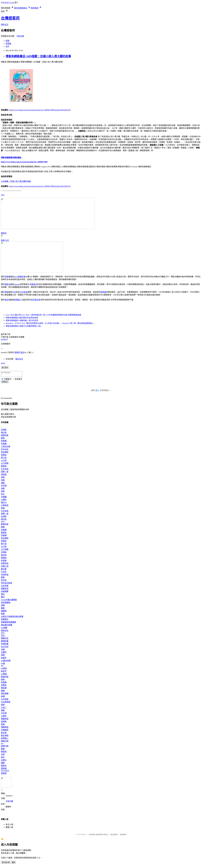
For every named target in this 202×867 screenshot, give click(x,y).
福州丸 (4, 502)
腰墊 (3, 608)
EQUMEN (5, 771)
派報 (3, 649)
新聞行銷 (4, 746)
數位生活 (19, 359)
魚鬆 (3, 240)
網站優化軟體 (6, 625)
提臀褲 (4, 773)
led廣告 (4, 668)
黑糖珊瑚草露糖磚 (8, 622)
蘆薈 (3, 749)
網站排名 (4, 630)
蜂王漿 (4, 569)
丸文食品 (24, 292)
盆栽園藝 (4, 591)
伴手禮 (4, 486)
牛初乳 (4, 572)
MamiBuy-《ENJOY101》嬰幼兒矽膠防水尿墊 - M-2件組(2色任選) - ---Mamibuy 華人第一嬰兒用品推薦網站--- (50, 323)
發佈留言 (5, 382)
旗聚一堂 (4, 472)
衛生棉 (7, 300)
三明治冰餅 (5, 446)
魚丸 (3, 494)
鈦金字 (4, 671)
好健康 (4, 561)
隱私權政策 (114, 834)
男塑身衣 (33, 284)
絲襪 (3, 696)
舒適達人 (18, 300)
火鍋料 (4, 500)
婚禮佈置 (4, 641)
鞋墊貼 (4, 466)
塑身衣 (4, 233)
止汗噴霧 (4, 463)
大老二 (4, 707)
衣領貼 (4, 430)
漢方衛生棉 (35, 300)
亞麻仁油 (4, 566)
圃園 (3, 763)
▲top (3, 363)
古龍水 (4, 760)
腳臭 (3, 438)
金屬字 (4, 658)
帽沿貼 (4, 432)
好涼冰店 (4, 449)
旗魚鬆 (103, 292)
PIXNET (83, 834)
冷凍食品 (4, 505)
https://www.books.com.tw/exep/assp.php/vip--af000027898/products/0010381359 (39, 110)
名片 (7, 46)
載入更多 (5, 367)
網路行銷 (4, 741)
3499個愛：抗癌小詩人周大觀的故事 (16, 181)
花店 (3, 635)
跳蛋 (3, 724)
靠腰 (3, 605)
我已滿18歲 (6, 862)
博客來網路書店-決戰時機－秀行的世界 (22, 320)
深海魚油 (4, 575)
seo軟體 (4, 628)
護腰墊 (4, 611)
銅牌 (3, 655)
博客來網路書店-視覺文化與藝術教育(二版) (23, 326)
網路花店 (4, 638)
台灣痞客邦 (10, 18)
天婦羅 (4, 497)
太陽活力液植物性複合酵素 (12, 617)
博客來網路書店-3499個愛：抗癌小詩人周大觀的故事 (38, 56)
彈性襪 (4, 688)
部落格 (8, 44)
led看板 (4, 674)
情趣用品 (4, 719)
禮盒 (3, 483)
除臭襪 (7, 277)
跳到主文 (4, 25)
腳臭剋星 (21, 277)
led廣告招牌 (6, 661)
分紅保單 (4, 586)
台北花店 (4, 647)
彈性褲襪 (4, 693)
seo (2, 743)
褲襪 (3, 691)
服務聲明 (123, 834)
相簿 (7, 41)
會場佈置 (4, 644)
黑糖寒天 (4, 619)
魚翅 (3, 508)
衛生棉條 (4, 735)
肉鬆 (3, 480)
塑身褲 (4, 768)
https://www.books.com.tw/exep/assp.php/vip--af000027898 (24, 162)
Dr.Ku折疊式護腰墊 (9, 600)
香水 (3, 757)
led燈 (3, 663)
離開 (13, 862)
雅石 (3, 594)
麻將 (3, 705)
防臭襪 (4, 444)
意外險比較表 (6, 583)
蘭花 (3, 597)
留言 (22, 352)
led (2, 666)
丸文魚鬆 (4, 699)
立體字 (4, 652)
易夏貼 (4, 455)
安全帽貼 (4, 452)
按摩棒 (4, 721)
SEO (3, 633)
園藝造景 (4, 589)
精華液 (4, 752)
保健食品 (4, 563)
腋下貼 (4, 458)
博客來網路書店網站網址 (11, 158)
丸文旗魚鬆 (5, 702)
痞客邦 (17, 352)
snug (2, 195)
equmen (17, 284)
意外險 (4, 580)
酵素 (3, 577)
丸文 (7, 240)
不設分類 (20, 36)
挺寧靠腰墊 (5, 603)
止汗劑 (4, 460)
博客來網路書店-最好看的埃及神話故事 (22, 318)
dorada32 (4, 339)
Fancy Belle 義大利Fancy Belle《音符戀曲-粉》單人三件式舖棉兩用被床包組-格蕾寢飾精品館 (43, 315)
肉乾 (3, 491)
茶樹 (3, 754)
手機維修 (4, 730)
